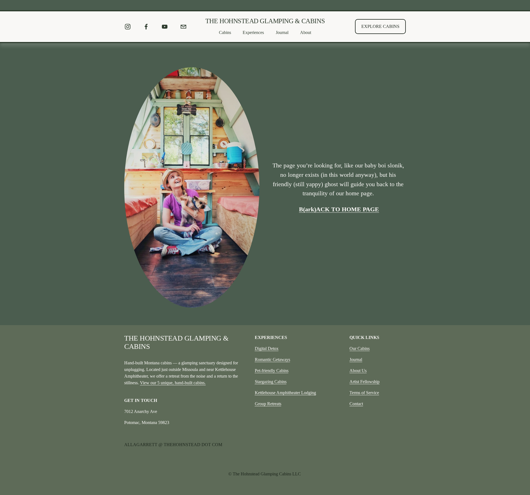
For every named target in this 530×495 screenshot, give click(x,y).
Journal (355, 359)
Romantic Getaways (272, 359)
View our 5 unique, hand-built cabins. (173, 382)
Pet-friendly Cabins (271, 370)
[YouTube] (164, 26)
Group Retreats (268, 403)
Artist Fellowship (364, 381)
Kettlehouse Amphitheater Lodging (285, 392)
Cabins (225, 32)
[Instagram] (127, 26)
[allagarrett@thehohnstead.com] (183, 26)
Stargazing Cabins (271, 381)
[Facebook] (146, 26)
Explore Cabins (380, 26)
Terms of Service (364, 392)
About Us (358, 370)
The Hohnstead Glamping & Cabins (265, 21)
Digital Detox (267, 348)
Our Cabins (359, 348)
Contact (356, 403)
